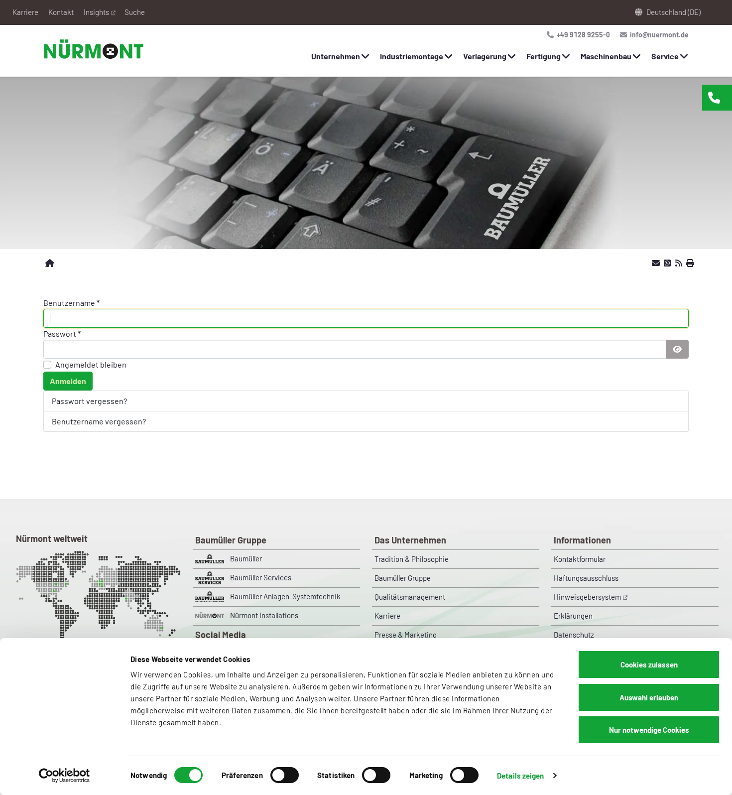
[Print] (690, 263)
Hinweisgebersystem (587, 596)
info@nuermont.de (658, 34)
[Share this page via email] (656, 263)
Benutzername (71, 302)
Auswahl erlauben (648, 697)
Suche (134, 11)
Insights (96, 11)
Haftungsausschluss (586, 577)
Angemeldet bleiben (90, 364)
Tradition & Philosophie (411, 558)
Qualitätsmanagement (409, 596)
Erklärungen (573, 615)
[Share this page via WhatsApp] (667, 263)
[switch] (284, 775)
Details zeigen (520, 775)
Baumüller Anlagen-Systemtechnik (285, 596)
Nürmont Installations (264, 615)
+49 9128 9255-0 (582, 34)
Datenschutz (574, 634)
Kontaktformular (580, 558)
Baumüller (246, 558)
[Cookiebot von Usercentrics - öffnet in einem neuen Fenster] (64, 775)
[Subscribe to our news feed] (679, 263)
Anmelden (68, 381)
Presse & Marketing (405, 634)
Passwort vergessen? (89, 400)
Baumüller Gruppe (402, 577)
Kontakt (61, 11)
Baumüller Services (260, 577)
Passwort (62, 333)
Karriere (25, 11)
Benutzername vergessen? (99, 421)
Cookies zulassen (649, 664)
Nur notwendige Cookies (649, 729)
